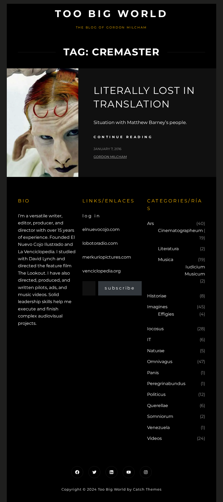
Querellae (157, 405)
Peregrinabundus (166, 383)
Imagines (157, 306)
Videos (154, 438)
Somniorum (160, 416)
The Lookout (31, 273)
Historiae (156, 295)
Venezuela (158, 427)
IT (149, 339)
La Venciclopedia (36, 251)
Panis (153, 372)
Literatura (168, 248)
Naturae (156, 350)
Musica (165, 259)
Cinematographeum (180, 230)
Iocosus (155, 328)
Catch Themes (147, 489)
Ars (150, 223)
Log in (91, 215)
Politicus (156, 394)
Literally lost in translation (144, 97)
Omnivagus (159, 361)
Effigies (166, 314)
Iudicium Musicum (195, 270)
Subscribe (120, 288)
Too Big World (111, 14)
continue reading (123, 137)
